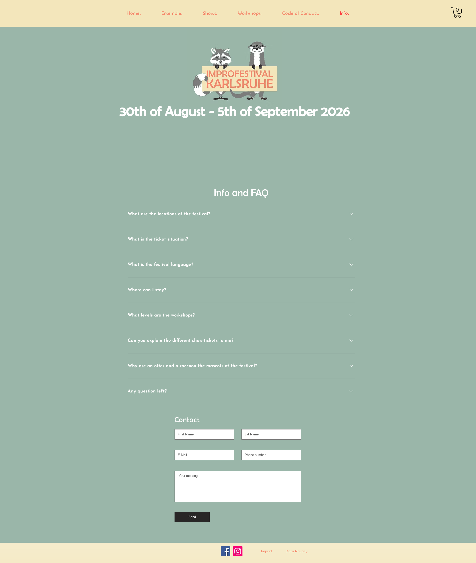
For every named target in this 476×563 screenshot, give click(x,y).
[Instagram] (237, 551)
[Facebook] (225, 551)
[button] (457, 12)
